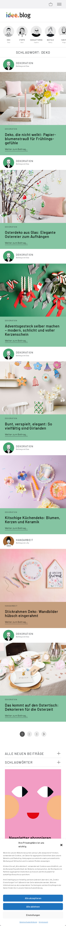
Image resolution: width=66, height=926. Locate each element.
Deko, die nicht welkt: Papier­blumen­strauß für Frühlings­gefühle (30, 138)
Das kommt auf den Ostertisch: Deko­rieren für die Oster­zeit (32, 707)
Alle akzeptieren (33, 898)
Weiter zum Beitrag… (16, 149)
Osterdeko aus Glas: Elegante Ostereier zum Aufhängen (30, 234)
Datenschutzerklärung (28, 922)
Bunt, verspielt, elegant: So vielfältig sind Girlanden (28, 426)
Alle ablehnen (33, 906)
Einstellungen (33, 915)
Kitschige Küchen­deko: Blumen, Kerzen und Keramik (32, 519)
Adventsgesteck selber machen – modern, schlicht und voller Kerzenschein (32, 330)
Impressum (43, 922)
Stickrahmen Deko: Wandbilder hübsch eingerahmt (31, 613)
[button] (61, 844)
